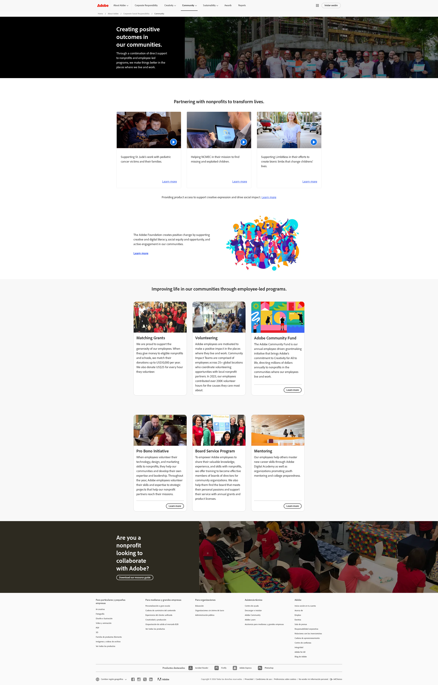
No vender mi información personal (313, 679)
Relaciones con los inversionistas (308, 633)
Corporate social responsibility (136, 13)
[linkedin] (151, 679)
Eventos (298, 620)
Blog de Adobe (301, 656)
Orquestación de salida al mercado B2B (161, 624)
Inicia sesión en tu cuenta (305, 606)
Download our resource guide (135, 577)
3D (97, 632)
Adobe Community (253, 615)
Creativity (168, 5)
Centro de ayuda (252, 606)
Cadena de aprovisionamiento (307, 638)
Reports (242, 5)
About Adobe (119, 5)
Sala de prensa (301, 624)
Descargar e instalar (253, 610)
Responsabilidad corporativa (306, 629)
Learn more (169, 181)
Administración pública (204, 615)
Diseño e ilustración (104, 618)
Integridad (299, 647)
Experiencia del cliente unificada (158, 615)
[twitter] (145, 679)
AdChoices (337, 679)
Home (100, 13)
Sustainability (209, 5)
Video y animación (103, 623)
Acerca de (299, 610)
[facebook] (133, 679)
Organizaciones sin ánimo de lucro (209, 610)
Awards (227, 5)
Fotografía (100, 614)
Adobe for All (300, 652)
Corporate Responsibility (146, 5)
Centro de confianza (303, 643)
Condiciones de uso (264, 679)
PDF (97, 628)
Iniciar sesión (331, 5)
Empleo (298, 615)
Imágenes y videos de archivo (108, 641)
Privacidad (249, 679)
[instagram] (139, 679)
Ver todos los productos (105, 646)
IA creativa (100, 609)
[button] (317, 5)
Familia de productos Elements (109, 637)
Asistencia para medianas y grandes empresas (264, 624)
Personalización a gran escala (157, 606)
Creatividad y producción (155, 620)
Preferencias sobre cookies (285, 679)
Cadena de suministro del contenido (160, 610)
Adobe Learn (250, 620)
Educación (199, 606)
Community (188, 5)
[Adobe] (103, 5)
